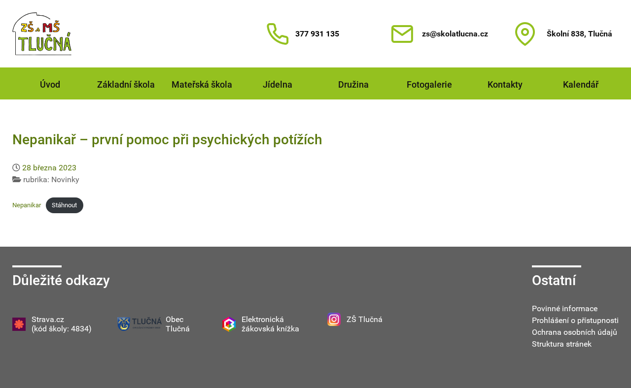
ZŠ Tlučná (365, 319)
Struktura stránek (562, 344)
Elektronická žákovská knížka (270, 324)
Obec (174, 319)
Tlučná (178, 328)
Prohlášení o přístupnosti (575, 320)
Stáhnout (64, 205)
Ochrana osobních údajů (574, 332)
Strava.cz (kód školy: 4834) (62, 324)
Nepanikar (26, 205)
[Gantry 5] (41, 33)
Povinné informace (564, 308)
